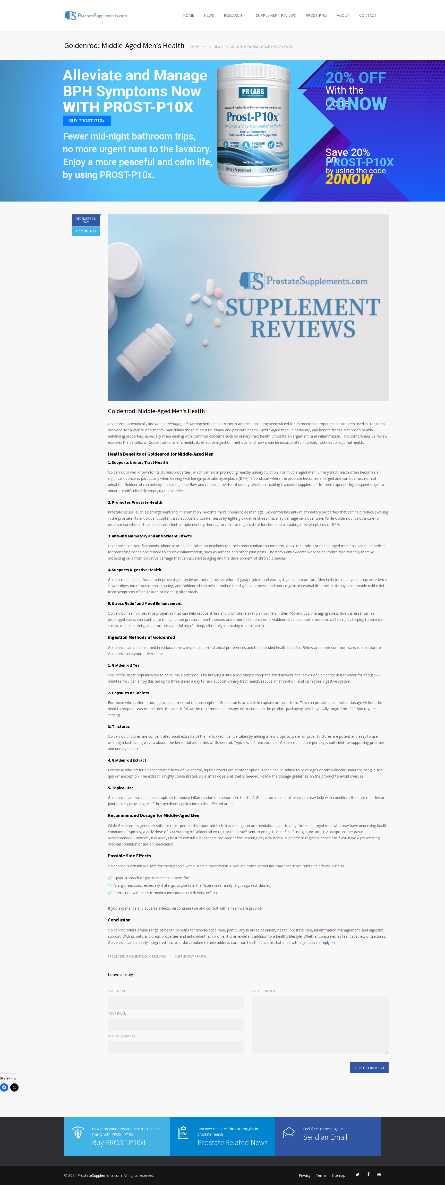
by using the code (356, 170)
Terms (321, 1175)
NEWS (209, 15)
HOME (188, 15)
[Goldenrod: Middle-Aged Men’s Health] (248, 307)
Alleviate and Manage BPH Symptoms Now (135, 83)
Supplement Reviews (191, 956)
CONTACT (367, 15)
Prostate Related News (233, 1142)
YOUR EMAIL (117, 1013)
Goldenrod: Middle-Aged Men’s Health (156, 411)
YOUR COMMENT (264, 991)
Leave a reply (318, 942)
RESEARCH (233, 15)
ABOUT (343, 15)
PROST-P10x (316, 15)
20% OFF (356, 80)
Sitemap (338, 1175)
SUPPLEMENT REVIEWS (276, 15)
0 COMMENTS (86, 231)
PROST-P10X (360, 162)
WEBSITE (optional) (121, 1036)
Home (194, 47)
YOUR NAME (117, 991)
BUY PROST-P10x (87, 120)
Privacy (305, 1175)
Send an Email (325, 1137)
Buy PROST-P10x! (119, 1142)
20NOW (356, 104)
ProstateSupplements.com (100, 1175)
